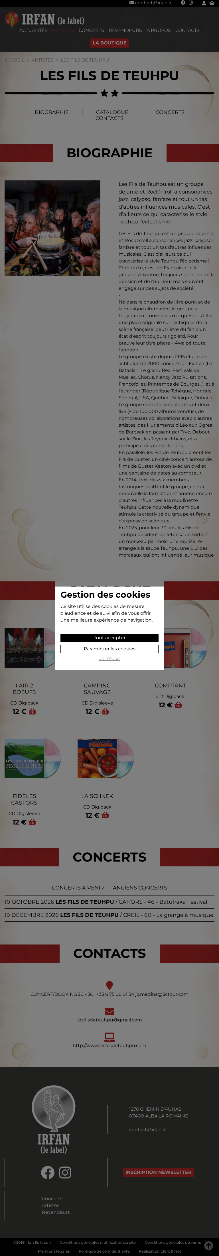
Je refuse (109, 658)
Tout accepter (109, 637)
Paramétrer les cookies (109, 649)
